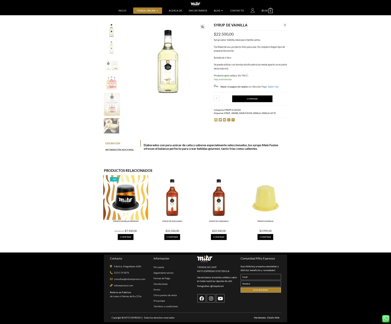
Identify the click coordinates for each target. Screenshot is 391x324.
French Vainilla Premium (125, 221)
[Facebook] (201, 298)
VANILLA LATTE (269, 113)
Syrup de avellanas (172, 221)
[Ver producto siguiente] (285, 25)
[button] (202, 26)
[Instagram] (211, 298)
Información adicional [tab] (119, 150)
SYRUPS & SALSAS (232, 110)
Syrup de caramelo (219, 221)
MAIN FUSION (245, 113)
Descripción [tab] (112, 143)
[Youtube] (220, 298)
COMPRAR (252, 99)
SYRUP (227, 113)
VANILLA (257, 113)
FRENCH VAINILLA (265, 221)
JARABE (234, 113)
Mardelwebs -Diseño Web (267, 317)
